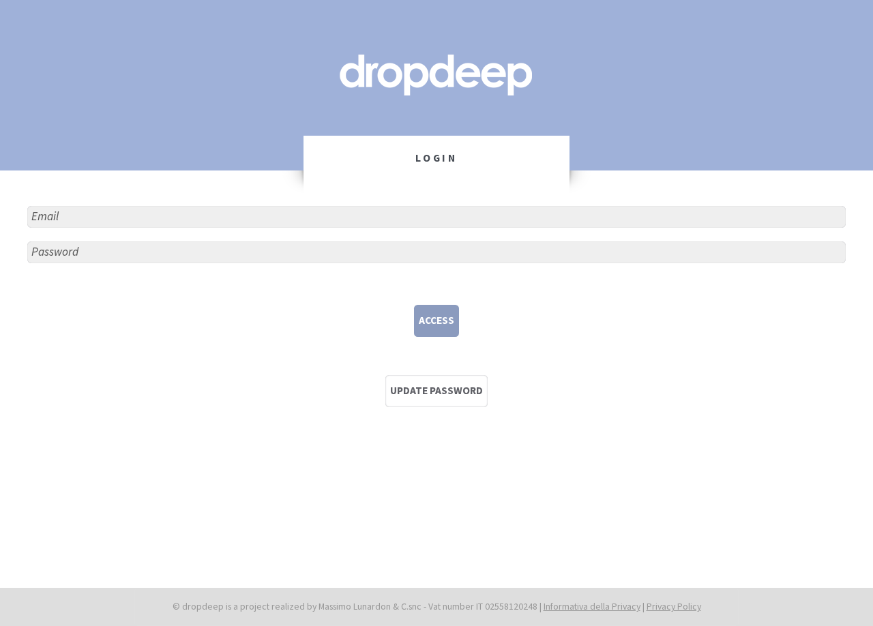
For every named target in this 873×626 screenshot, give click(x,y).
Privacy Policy (674, 606)
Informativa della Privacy (592, 606)
